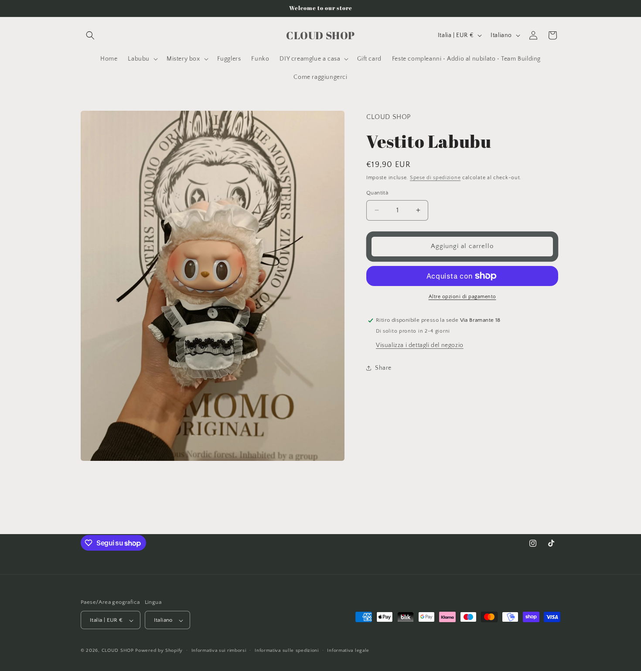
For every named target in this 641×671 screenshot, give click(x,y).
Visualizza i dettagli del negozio (420, 344)
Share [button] (383, 367)
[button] (90, 35)
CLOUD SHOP (118, 651)
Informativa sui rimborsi (218, 650)
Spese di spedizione (435, 178)
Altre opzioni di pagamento (462, 297)
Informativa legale (348, 650)
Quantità (377, 193)
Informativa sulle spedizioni (287, 650)
